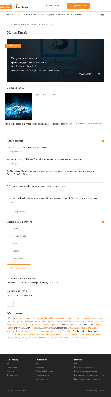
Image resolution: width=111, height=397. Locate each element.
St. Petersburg (41, 337)
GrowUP (64, 321)
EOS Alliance (74, 328)
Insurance (17, 334)
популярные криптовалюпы (89, 318)
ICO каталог (11, 15)
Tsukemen (36, 328)
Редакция (40, 367)
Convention (59, 334)
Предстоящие (12, 367)
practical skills (69, 337)
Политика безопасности (84, 367)
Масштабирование (77, 321)
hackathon (15, 324)
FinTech (32, 334)
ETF (22, 328)
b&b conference (68, 318)
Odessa (20, 321)
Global (81, 334)
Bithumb (10, 318)
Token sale (20, 318)
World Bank (91, 328)
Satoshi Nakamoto (95, 321)
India (67, 334)
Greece (74, 334)
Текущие (10, 371)
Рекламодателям (42, 375)
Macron (58, 337)
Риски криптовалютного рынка (87, 379)
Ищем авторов (42, 379)
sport (34, 324)
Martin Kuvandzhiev (50, 321)
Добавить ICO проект (45, 371)
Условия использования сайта (86, 371)
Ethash (46, 318)
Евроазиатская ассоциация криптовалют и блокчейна (46, 331)
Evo (8, 324)
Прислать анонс (53, 6)
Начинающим (76, 15)
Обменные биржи (62, 15)
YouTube (11, 331)
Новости (21, 15)
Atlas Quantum (47, 328)
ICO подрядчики (47, 15)
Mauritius (49, 334)
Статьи (29, 15)
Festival (30, 337)
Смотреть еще (19, 212)
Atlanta (16, 337)
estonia (51, 337)
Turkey (23, 337)
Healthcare (37, 318)
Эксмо (37, 321)
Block (25, 334)
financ (97, 334)
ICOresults (25, 324)
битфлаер (29, 321)
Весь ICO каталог (19, 268)
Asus (83, 328)
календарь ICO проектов (48, 324)
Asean (9, 337)
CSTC (9, 334)
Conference (55, 318)
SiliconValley (81, 337)
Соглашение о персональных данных (89, 375)
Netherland (11, 321)
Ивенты (36, 15)
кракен (29, 318)
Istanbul (40, 334)
